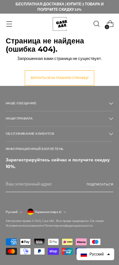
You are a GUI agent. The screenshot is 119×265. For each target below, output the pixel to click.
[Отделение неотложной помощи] (60, 24)
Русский (12, 212)
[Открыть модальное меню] (9, 23)
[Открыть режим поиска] (96, 23)
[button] (95, 254)
